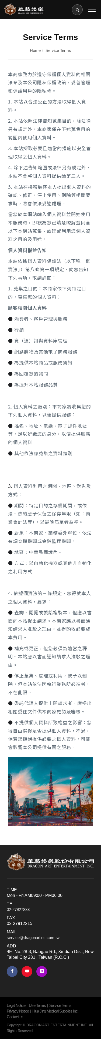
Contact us (15, 1016)
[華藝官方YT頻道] (27, 971)
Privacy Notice (18, 1011)
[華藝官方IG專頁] (41, 971)
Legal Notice (16, 1005)
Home (35, 50)
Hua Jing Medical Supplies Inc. (55, 1011)
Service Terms (58, 50)
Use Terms (37, 1005)
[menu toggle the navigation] (92, 9)
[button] (77, 9)
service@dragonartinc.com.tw (33, 937)
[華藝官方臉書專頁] (12, 971)
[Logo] (24, 8)
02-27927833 (18, 909)
